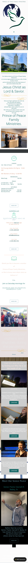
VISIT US (16, 222)
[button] (20, 559)
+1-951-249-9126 (14, 230)
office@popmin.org (14, 235)
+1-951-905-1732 (14, 241)
